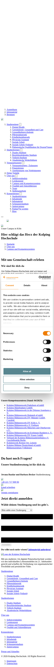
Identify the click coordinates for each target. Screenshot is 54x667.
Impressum (11, 661)
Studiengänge (13, 124)
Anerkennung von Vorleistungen (26, 170)
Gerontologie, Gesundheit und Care (27, 129)
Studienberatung (19, 196)
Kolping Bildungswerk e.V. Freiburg (23, 425)
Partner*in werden (20, 209)
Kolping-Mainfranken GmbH (20, 408)
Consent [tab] (10, 285)
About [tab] (44, 285)
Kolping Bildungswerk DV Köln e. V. (23, 423)
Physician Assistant (20, 139)
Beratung (11, 114)
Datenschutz (12, 663)
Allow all (27, 371)
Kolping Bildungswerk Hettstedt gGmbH (25, 415)
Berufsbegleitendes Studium (24, 155)
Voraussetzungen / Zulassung (25, 165)
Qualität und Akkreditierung (24, 186)
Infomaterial (12, 112)
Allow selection (27, 379)
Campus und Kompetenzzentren (26, 183)
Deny (27, 387)
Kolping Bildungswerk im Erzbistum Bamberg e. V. (30, 433)
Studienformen (13, 150)
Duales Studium (19, 152)
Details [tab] (27, 285)
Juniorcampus (18, 206)
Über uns (11, 175)
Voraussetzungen (14, 163)
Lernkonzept (17, 181)
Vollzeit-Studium (19, 157)
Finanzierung (18, 168)
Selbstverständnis (19, 178)
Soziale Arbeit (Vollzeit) (22, 144)
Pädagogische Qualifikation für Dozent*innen (32, 147)
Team (14, 188)
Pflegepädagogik (19, 134)
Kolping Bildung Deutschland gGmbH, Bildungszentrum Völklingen (24, 446)
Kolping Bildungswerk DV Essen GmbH (25, 435)
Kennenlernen (13, 193)
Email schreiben (8, 487)
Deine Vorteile (13, 173)
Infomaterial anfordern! (39, 549)
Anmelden (6, 545)
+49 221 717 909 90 (10, 482)
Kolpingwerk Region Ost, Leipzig (22, 443)
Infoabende (17, 199)
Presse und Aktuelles (10, 651)
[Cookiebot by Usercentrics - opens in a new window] (39, 277)
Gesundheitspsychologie (23, 132)
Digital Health (18, 127)
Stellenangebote (19, 191)
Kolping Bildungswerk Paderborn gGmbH (25, 405)
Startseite (11, 244)
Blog (14, 211)
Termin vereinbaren (9, 492)
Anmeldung (12, 109)
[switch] (47, 342)
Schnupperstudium (20, 204)
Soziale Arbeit (18, 142)
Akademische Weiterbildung (24, 160)
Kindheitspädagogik (21, 137)
